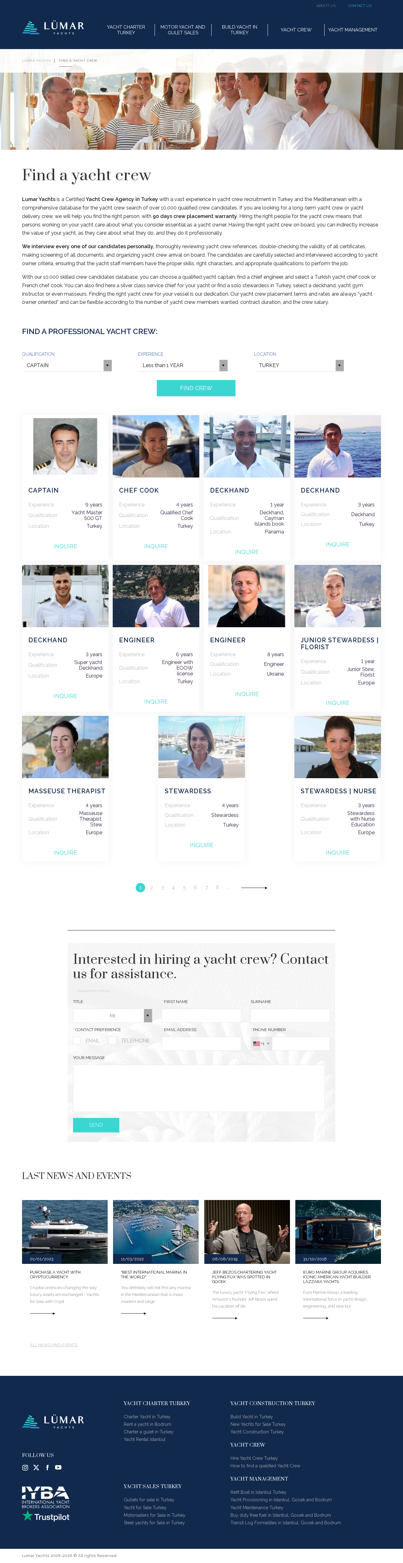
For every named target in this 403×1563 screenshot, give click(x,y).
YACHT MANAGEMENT (259, 1479)
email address (179, 1029)
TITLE (78, 1001)
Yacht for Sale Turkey (145, 1507)
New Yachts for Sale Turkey (258, 1424)
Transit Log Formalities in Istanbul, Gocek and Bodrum (285, 1522)
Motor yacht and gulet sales (183, 30)
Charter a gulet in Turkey (148, 1431)
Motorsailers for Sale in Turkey (154, 1515)
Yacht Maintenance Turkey (256, 1507)
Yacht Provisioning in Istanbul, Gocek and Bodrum (281, 1499)
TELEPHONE (135, 1040)
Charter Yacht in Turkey (147, 1416)
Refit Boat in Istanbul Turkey (258, 1492)
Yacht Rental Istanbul (145, 1439)
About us (326, 6)
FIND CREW (196, 388)
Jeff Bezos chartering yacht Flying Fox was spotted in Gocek (244, 1277)
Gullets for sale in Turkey (149, 1499)
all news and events (53, 1345)
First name (175, 1001)
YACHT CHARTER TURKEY (157, 1403)
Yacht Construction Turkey (257, 1431)
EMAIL (93, 1040)
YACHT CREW (296, 30)
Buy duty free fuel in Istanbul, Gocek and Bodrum (280, 1515)
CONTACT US (360, 6)
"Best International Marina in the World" (154, 1274)
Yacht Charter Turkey (126, 30)
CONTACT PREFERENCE (97, 1029)
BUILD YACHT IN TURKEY (239, 30)
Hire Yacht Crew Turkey (254, 1458)
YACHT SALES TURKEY (153, 1486)
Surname (261, 1001)
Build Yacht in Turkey (251, 1416)
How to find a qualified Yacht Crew (265, 1465)
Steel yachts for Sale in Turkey (154, 1522)
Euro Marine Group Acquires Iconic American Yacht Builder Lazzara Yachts (337, 1277)
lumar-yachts (36, 60)
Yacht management (352, 30)
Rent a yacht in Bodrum (147, 1424)
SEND (96, 1125)
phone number (268, 1029)
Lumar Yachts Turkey (53, 27)
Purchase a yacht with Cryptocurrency (55, 1274)
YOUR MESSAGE (89, 1057)
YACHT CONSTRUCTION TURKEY (272, 1403)
